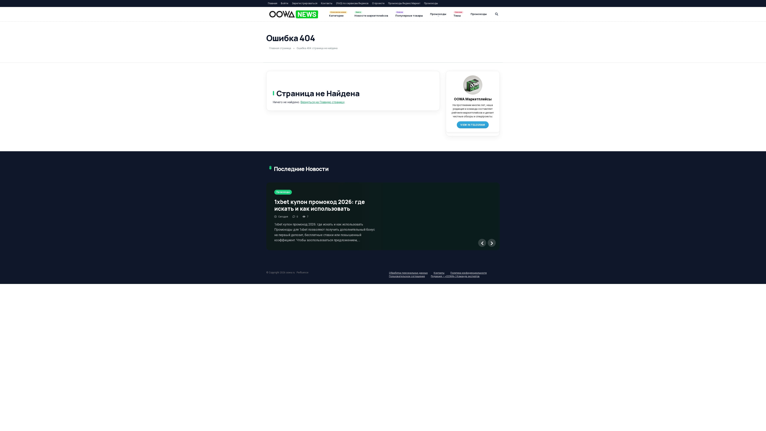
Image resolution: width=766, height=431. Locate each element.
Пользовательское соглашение (407, 276)
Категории (336, 15)
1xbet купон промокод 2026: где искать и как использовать (319, 205)
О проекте (378, 3)
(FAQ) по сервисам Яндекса (352, 3)
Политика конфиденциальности (468, 273)
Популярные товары (409, 15)
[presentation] (482, 243)
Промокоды (431, 3)
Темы (457, 15)
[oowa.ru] (293, 14)
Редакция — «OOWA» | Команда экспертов (455, 276)
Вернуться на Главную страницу (323, 102)
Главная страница (280, 48)
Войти (284, 3)
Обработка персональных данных (408, 273)
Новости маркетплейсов (371, 15)
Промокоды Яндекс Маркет (404, 3)
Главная (272, 3)
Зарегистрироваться (304, 3)
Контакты (326, 3)
